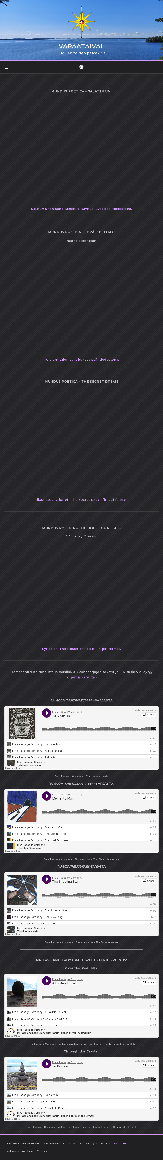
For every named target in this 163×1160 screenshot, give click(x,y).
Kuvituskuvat (72, 1143)
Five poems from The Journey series (97, 942)
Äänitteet (121, 1143)
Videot (106, 1143)
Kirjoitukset (30, 1143)
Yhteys (42, 1151)
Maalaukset (51, 1143)
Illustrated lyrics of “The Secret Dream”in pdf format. (82, 500)
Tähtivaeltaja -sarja (97, 776)
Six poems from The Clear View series (96, 859)
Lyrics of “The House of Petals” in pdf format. (81, 649)
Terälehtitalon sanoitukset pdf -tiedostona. (81, 360)
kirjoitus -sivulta (80, 677)
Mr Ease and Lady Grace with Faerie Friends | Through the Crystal (97, 1127)
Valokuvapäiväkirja (20, 1151)
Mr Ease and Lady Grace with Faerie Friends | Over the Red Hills (97, 1044)
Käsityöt (92, 1143)
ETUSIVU (13, 1143)
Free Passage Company (69, 776)
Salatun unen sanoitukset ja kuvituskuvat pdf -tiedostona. (81, 209)
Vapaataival (81, 46)
